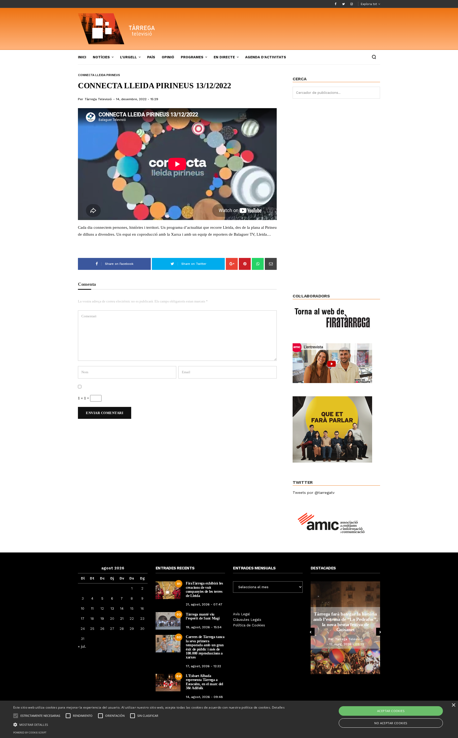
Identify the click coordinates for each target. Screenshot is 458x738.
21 (122, 619)
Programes (192, 57)
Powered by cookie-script (29, 732)
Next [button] (380, 632)
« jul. (82, 646)
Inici (82, 57)
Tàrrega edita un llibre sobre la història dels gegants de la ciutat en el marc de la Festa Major (346, 622)
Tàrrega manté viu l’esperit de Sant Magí (202, 616)
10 (82, 608)
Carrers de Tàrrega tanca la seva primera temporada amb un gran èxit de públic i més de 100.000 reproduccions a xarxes (205, 647)
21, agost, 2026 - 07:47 (204, 604)
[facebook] (336, 4)
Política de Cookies (249, 625)
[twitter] (343, 4)
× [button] (453, 705)
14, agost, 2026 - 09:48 (204, 697)
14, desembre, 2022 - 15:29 (137, 99)
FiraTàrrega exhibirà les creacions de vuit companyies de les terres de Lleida (204, 589)
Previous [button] (311, 632)
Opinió (168, 57)
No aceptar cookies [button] (390, 723)
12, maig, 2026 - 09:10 (347, 642)
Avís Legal (241, 614)
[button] (149, 724)
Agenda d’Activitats (265, 57)
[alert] (229, 719)
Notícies (101, 57)
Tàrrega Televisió (98, 99)
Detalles (278, 707)
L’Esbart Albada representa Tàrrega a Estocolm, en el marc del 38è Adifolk (204, 682)
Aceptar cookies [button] (390, 711)
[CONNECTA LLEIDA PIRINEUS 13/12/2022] (177, 164)
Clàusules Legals (247, 620)
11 (92, 608)
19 (102, 619)
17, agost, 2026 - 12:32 (203, 666)
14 (122, 608)
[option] (346, 627)
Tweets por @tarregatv (313, 492)
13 (112, 608)
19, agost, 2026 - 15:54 (204, 627)
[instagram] (351, 4)
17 (82, 619)
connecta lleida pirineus (99, 75)
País (151, 57)
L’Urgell (128, 57)
